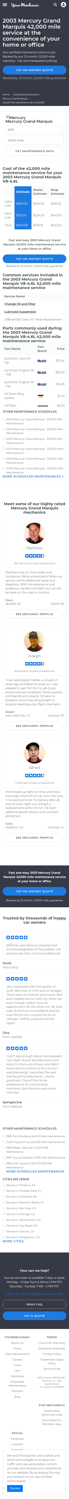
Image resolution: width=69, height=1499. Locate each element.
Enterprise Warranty (51, 1348)
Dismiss (15, 1488)
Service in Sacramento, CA (23, 1220)
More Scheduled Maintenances (32, 476)
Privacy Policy (52, 1354)
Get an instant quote (34, 70)
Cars (17, 1370)
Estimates (17, 1376)
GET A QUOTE (34, 1315)
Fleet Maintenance (17, 1354)
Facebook (17, 1438)
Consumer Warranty (51, 1342)
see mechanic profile (34, 614)
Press (17, 1348)
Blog (17, 1396)
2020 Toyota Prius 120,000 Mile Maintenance (35, 1142)
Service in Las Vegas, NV (22, 1225)
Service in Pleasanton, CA (22, 1237)
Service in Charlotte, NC (21, 1196)
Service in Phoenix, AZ (20, 1185)
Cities (17, 1365)
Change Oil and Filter (20, 304)
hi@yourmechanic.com (47, 1294)
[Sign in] (63, 4)
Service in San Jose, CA (21, 1208)
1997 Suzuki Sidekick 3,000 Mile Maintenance (35, 1157)
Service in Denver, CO (20, 1231)
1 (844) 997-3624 (17, 1294)
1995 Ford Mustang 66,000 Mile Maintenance (35, 1136)
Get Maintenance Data (34, 151)
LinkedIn (17, 1444)
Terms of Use (51, 1368)
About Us (17, 1342)
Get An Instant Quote (34, 258)
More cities (13, 1241)
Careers (17, 1359)
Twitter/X (17, 1449)
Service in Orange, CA (20, 1214)
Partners (17, 1391)
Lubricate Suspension (20, 311)
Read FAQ (34, 1304)
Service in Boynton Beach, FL (25, 1202)
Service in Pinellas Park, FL (23, 1190)
